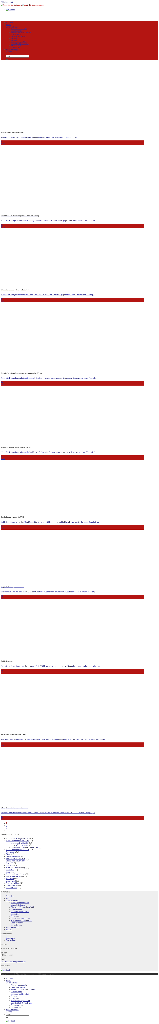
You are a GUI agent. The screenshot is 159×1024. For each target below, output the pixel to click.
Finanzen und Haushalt (18, 36)
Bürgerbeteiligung (17, 31)
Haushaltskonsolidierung (15, 867)
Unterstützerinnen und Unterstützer (24, 847)
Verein (8, 25)
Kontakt (9, 52)
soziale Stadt (11, 881)
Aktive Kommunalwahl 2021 (17, 850)
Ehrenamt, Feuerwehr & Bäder (21, 32)
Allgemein (10, 852)
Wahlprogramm (22, 845)
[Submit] (7, 59)
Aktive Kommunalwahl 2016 (17, 841)
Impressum (10, 938)
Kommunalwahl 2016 (19, 843)
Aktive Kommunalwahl (19, 29)
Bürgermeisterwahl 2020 (15, 859)
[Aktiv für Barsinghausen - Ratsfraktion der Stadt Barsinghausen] (22, 5)
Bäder (8, 854)
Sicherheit (10, 879)
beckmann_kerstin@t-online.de (13, 961)
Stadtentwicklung (13, 883)
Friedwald (10, 865)
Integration (14, 40)
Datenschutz (11, 940)
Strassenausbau (16, 45)
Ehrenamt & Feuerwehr (15, 861)
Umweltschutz (15, 47)
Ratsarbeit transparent (14, 876)
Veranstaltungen (12, 49)
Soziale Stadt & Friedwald (19, 44)
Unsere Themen (12, 27)
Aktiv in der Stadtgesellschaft (17, 838)
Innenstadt (14, 38)
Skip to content (7, 2)
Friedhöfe (10, 863)
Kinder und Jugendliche (19, 42)
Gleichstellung (16, 34)
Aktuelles (9, 22)
